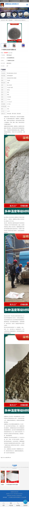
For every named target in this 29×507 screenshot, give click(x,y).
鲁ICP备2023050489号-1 (18, 493)
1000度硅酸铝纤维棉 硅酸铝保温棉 (8, 484)
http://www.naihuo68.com (6, 457)
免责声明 (15, 497)
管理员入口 (19, 497)
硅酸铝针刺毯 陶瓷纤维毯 (21, 484)
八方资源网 (10, 497)
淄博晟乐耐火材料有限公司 (12, 495)
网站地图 (24, 497)
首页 (7, 20)
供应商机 (10, 20)
